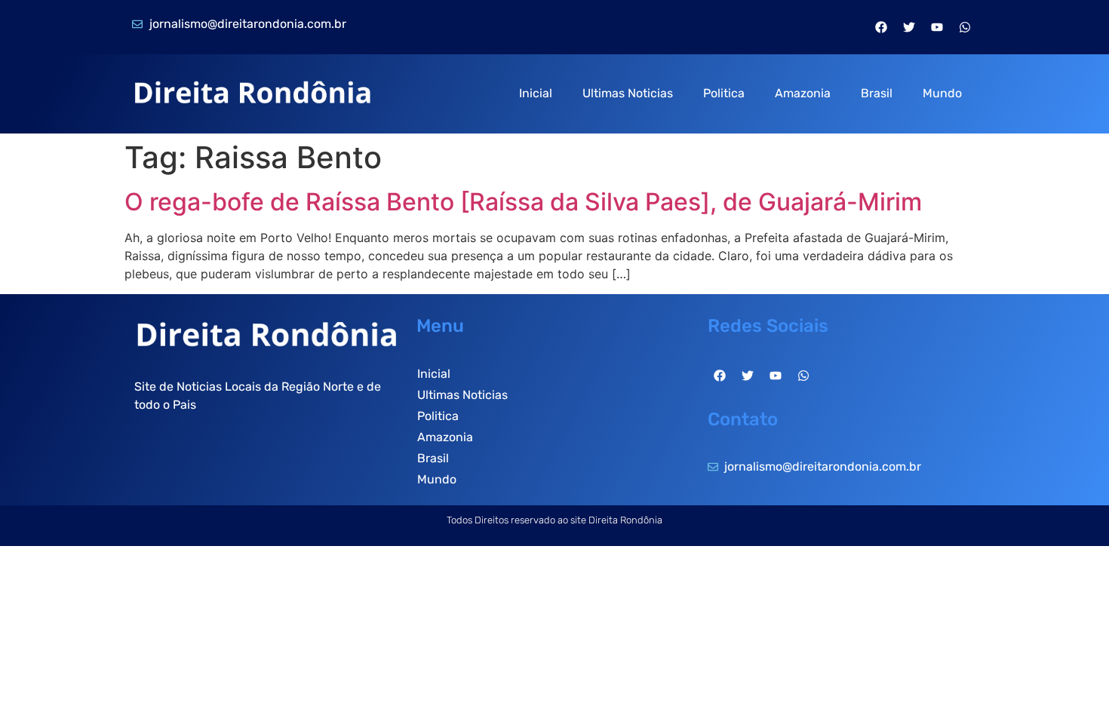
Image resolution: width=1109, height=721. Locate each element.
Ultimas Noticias (627, 93)
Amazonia (803, 93)
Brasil (876, 93)
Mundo (942, 93)
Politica (724, 93)
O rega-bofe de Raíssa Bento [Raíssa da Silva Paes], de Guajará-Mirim (523, 201)
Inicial (535, 93)
